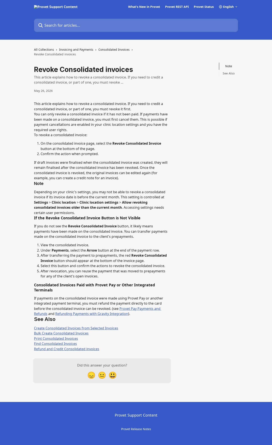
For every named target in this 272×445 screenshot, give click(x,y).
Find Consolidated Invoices (55, 343)
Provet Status (204, 6)
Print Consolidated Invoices (56, 338)
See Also (229, 73)
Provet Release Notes (136, 429)
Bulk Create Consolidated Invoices (61, 333)
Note (228, 66)
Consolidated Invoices (114, 50)
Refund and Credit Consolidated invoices (66, 349)
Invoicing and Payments (76, 50)
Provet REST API (177, 6)
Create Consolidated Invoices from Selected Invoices (76, 328)
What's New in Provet (144, 6)
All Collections (44, 50)
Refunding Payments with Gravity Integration (91, 313)
